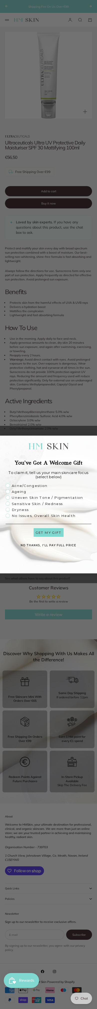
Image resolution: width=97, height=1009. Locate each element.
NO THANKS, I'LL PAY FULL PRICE (48, 545)
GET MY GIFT (48, 533)
